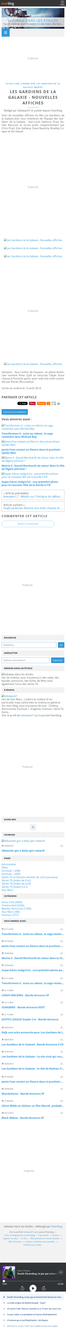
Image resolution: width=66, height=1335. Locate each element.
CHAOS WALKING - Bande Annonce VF (25, 995)
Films (5, 867)
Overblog (56, 1226)
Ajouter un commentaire (28, 524)
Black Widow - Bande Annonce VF (23, 1118)
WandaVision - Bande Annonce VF (23, 1093)
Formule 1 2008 (11, 871)
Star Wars (7, 890)
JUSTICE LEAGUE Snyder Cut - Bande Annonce (30, 1019)
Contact (55, 1235)
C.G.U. (25, 1238)
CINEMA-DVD (28, 83)
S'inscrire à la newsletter (14, 412)
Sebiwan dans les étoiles (33, 20)
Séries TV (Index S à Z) (15, 887)
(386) (11, 912)
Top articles (43, 1235)
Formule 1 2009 (11, 874)
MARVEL (38, 87)
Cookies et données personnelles (40, 1241)
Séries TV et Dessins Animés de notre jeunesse (30, 877)
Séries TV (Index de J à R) (16, 883)
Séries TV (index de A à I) (16, 880)
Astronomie (9, 864)
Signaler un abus (11, 1238)
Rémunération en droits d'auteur (45, 1238)
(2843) (12, 902)
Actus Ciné (12, 83)
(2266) (13, 905)
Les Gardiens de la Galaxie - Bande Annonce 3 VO (33, 1044)
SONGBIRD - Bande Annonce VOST (23, 1007)
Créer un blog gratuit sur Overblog (19, 1235)
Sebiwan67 (27, 715)
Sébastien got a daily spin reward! (23, 850)
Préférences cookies (33, 1244)
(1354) (16, 908)
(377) (10, 915)
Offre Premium (15, 1241)
